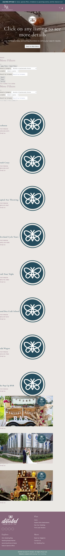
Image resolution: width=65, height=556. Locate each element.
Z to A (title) (11, 83)
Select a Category (5, 68)
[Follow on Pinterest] (9, 529)
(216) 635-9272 (4, 131)
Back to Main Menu (32, 46)
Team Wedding (41, 554)
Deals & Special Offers (8, 545)
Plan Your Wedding (39, 525)
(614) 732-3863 (4, 279)
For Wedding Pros (39, 543)
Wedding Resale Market (8, 540)
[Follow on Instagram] (6, 529)
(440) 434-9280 (4, 242)
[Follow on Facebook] (3, 529)
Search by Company (6, 74)
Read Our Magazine (39, 538)
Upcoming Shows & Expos (9, 543)
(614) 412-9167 (4, 205)
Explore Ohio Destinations (41, 522)
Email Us (2, 133)
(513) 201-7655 (4, 354)
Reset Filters (13, 66)
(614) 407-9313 (4, 317)
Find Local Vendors (39, 527)
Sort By (3, 81)
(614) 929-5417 (4, 168)
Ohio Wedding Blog (7, 538)
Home (35, 520)
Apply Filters (4, 66)
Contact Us (37, 540)
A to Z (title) (3, 83)
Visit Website (4, 129)
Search (2, 57)
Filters (2, 79)
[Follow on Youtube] (12, 529)
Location (2, 71)
